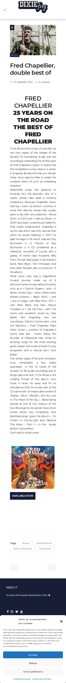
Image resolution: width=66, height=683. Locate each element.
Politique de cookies (22, 679)
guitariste (45, 549)
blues (26, 543)
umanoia (46, 82)
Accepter (33, 655)
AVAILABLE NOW (22, 495)
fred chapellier (22, 549)
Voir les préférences (33, 671)
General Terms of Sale (41, 679)
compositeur (44, 543)
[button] (61, 621)
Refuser (33, 663)
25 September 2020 (23, 82)
